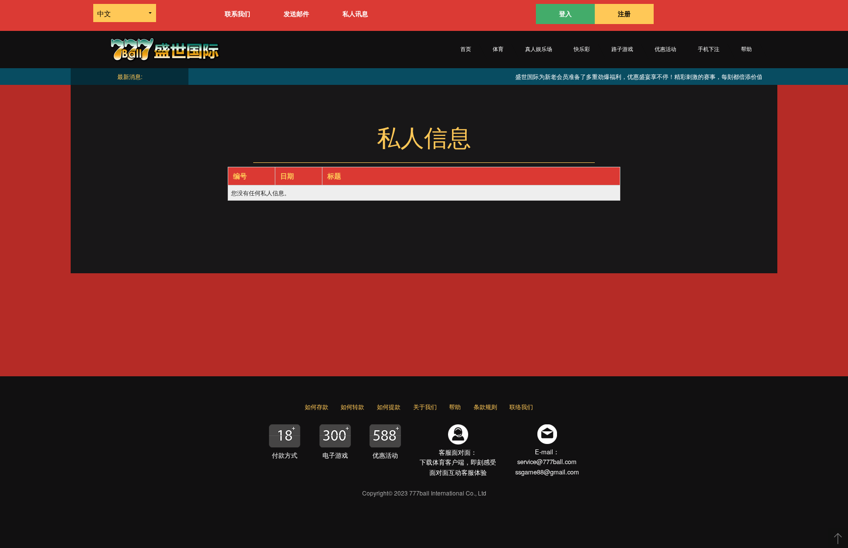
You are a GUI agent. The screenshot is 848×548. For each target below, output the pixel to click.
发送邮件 (296, 13)
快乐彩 (582, 49)
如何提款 (388, 406)
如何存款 (316, 406)
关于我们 (425, 406)
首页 (465, 49)
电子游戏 (335, 455)
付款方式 (284, 455)
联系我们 (237, 13)
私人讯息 (355, 13)
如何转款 (352, 406)
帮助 (746, 49)
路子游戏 (622, 49)
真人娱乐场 (538, 49)
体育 (498, 49)
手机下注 (708, 49)
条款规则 (485, 406)
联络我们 (521, 406)
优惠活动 (665, 49)
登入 (565, 13)
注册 (624, 13)
